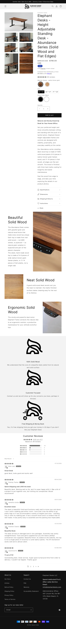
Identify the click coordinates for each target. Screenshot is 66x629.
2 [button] (30, 566)
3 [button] (33, 566)
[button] (5, 6)
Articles (7, 583)
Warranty (26, 587)
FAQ (25, 583)
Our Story (8, 579)
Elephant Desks (35, 625)
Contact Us (27, 579)
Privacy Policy (9, 595)
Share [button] (41, 208)
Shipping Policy (9, 591)
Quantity (40, 105)
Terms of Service (10, 599)
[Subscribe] (31, 610)
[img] (9, 463)
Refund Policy (9, 587)
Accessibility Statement (31, 591)
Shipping (42, 68)
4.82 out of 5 (37, 439)
